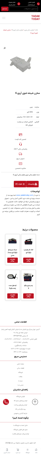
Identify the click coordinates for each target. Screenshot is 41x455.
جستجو (4, 8)
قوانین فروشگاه (20, 396)
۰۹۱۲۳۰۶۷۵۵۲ (17, 342)
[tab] (32, 184)
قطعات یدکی (20, 368)
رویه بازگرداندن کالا (20, 409)
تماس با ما (20, 385)
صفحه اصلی (20, 364)
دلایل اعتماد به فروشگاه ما (20, 425)
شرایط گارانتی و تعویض (20, 413)
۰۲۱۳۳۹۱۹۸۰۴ (31, 5)
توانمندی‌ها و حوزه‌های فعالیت (20, 434)
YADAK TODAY (35, 17)
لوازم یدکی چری (29, 30)
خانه (36, 30)
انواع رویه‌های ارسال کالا (20, 401)
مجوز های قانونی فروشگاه (21, 430)
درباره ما (20, 381)
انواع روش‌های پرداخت (20, 405)
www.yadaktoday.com (24, 195)
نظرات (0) (18, 184)
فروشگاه (20, 372)
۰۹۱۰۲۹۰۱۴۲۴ (12, 5)
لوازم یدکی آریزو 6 (17, 30)
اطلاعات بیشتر (28, 260)
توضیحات (31, 184)
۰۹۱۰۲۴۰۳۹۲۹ (8, 339)
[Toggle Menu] (3, 18)
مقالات (20, 377)
